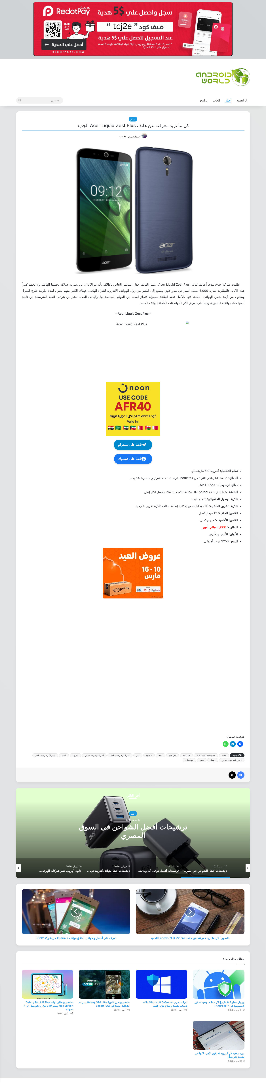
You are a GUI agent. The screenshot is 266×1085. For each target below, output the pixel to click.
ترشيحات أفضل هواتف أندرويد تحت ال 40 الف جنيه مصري (133, 831)
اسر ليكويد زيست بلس (94, 755)
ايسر (64, 755)
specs (149, 755)
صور (202, 760)
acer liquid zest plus (206, 755)
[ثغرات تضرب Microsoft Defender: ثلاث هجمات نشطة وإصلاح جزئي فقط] (161, 984)
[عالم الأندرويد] (223, 77)
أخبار (228, 100)
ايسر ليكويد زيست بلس (232, 760)
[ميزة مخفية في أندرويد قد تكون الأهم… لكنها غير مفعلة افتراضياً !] (218, 1035)
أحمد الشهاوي (134, 136)
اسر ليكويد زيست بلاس (120, 755)
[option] (133, 833)
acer (224, 755)
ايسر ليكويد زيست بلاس (45, 755)
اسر (138, 755)
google (172, 755)
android (186, 755)
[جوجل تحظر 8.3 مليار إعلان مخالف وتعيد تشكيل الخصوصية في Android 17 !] (218, 984)
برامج (204, 100)
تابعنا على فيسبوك (130, 459)
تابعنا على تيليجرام (130, 444)
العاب (216, 100)
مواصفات (189, 760)
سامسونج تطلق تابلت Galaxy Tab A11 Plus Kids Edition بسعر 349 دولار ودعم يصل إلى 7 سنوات (48, 1006)
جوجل (212, 760)
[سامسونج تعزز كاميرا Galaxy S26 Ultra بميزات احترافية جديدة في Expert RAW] (104, 984)
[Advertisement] (135, 667)
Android (133, 813)
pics (160, 755)
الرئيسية (242, 100)
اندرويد (75, 755)
